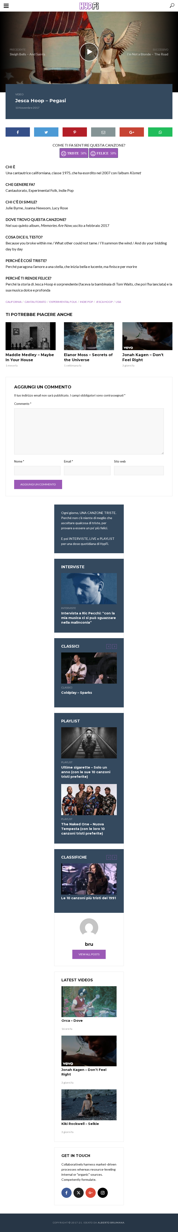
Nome (19, 461)
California (14, 301)
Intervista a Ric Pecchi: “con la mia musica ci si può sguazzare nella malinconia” (88, 618)
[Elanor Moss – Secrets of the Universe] (89, 336)
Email (68, 461)
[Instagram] (103, 1193)
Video (19, 94)
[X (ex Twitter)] (78, 1193)
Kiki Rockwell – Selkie (80, 1124)
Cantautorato (35, 301)
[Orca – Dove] (89, 1001)
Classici (66, 687)
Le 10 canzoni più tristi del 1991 (88, 898)
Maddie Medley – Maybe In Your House (30, 357)
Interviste (68, 608)
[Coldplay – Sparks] (89, 668)
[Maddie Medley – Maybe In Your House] (31, 336)
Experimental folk (63, 301)
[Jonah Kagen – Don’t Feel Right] (147, 336)
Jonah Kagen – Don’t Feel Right (142, 357)
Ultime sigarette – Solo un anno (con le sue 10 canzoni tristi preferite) (85, 772)
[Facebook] (66, 1193)
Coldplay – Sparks (76, 693)
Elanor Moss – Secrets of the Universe (88, 357)
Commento (22, 404)
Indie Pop (86, 301)
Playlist (67, 762)
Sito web (120, 461)
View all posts (89, 954)
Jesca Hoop (104, 301)
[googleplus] (91, 1193)
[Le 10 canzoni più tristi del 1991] (89, 879)
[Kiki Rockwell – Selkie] (89, 1104)
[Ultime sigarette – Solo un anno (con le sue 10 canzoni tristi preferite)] (89, 742)
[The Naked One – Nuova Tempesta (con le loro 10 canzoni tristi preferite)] (89, 799)
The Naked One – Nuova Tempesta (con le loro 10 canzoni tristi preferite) (83, 828)
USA (118, 301)
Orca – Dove (72, 1021)
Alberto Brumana (111, 1222)
